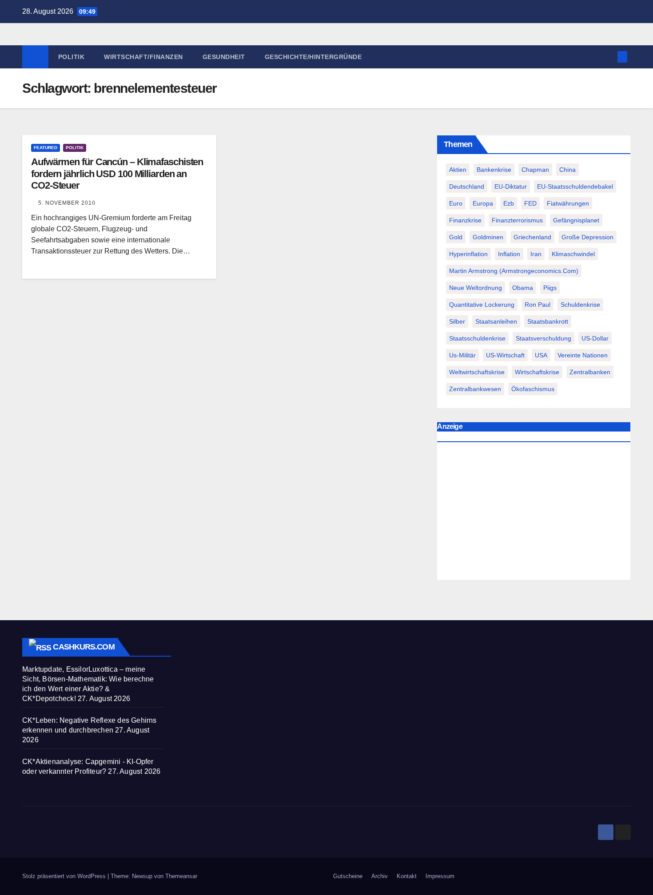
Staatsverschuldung (543, 338)
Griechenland (532, 237)
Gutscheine (347, 876)
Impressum (440, 876)
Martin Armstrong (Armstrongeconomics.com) (513, 270)
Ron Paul (537, 304)
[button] (607, 56)
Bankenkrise (494, 169)
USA (541, 355)
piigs (550, 287)
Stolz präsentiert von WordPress (65, 876)
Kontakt (407, 876)
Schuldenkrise (580, 304)
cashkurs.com (83, 646)
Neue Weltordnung (475, 287)
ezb (508, 203)
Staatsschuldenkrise (477, 338)
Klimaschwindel (573, 253)
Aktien (457, 169)
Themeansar (181, 876)
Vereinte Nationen (582, 355)
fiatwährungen (568, 203)
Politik (71, 56)
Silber (457, 321)
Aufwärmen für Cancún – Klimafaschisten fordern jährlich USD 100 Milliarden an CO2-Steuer (117, 173)
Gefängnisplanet (576, 220)
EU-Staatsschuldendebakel (575, 186)
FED (530, 203)
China (567, 169)
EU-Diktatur (510, 186)
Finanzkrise (465, 220)
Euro (455, 203)
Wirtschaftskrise (537, 372)
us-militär (462, 355)
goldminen (488, 237)
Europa (483, 203)
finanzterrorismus (517, 220)
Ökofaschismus (532, 388)
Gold (455, 237)
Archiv (379, 876)
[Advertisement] (533, 513)
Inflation (509, 253)
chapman (535, 169)
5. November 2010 (67, 203)
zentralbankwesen (475, 388)
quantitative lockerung (481, 304)
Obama (522, 287)
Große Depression (587, 237)
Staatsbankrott (547, 321)
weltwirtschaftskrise (477, 372)
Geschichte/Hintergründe (313, 56)
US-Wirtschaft (505, 355)
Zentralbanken (589, 372)
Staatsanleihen (496, 321)
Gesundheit (224, 56)
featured (45, 147)
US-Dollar (595, 338)
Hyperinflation (468, 253)
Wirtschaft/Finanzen (143, 56)
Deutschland (466, 186)
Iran (536, 253)
